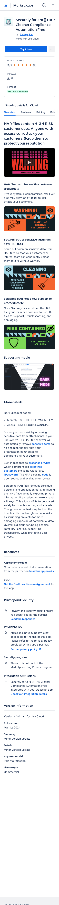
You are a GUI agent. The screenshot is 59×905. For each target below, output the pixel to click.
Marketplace (23, 5)
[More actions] (52, 49)
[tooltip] (10, 78)
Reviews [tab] (26, 112)
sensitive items (41, 443)
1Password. (11, 474)
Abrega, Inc (26, 34)
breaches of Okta (39, 462)
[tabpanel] (29, 450)
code (45, 474)
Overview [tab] (10, 112)
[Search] (44, 5)
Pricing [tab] (40, 112)
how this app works (41, 571)
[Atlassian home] (6, 5)
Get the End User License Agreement (27, 584)
